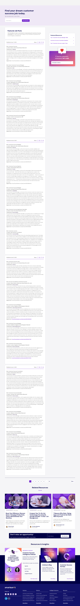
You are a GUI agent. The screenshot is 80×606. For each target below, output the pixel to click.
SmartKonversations (53, 593)
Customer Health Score (40, 597)
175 (49, 481)
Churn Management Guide (68, 598)
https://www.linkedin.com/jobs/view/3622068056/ (21, 319)
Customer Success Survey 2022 (69, 597)
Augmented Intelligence (54, 597)
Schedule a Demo (56, 62)
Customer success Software (28, 593)
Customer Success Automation (42, 600)
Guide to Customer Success (68, 600)
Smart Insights (52, 598)
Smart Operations (53, 600)
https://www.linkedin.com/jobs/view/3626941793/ (21, 339)
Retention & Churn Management (28, 597)
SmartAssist (52, 595)
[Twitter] (11, 594)
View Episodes (34, 578)
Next (72, 481)
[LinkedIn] (6, 594)
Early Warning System (40, 598)
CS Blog (64, 593)
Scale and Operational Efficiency (28, 600)
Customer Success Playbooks (41, 595)
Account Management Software (28, 595)
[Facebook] (8, 594)
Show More (25, 603)
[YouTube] (13, 594)
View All (40, 490)
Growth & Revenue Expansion (28, 598)
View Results (70, 578)
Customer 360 (38, 593)
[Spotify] (16, 594)
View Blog (53, 578)
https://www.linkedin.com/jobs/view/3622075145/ (21, 358)
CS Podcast (65, 595)
